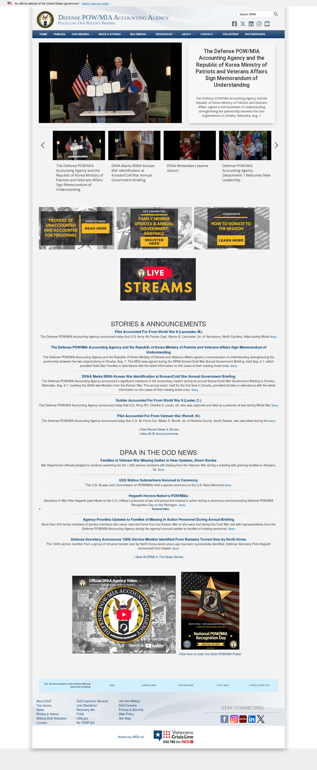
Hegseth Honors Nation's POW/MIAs (158, 495)
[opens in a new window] (234, 24)
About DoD (43, 701)
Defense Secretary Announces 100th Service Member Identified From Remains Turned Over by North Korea (158, 539)
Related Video (160, 509)
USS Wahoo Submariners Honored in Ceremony (158, 480)
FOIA (80, 714)
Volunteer (231, 34)
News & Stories (110, 34)
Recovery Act (86, 709)
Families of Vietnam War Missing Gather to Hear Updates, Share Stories (158, 460)
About (186, 34)
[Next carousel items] (276, 145)
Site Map (125, 718)
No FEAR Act (85, 722)
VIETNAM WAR (185, 685)
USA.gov (82, 718)
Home (43, 34)
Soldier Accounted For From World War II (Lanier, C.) (158, 400)
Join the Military (129, 701)
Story (273, 337)
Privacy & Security (131, 709)
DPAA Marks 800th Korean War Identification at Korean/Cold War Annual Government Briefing (158, 376)
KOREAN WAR (148, 685)
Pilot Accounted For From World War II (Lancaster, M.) (158, 331)
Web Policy (126, 714)
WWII (112, 685)
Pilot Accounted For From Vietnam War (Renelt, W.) (158, 415)
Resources (164, 34)
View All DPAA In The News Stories (159, 557)
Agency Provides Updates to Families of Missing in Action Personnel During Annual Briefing (158, 519)
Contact (207, 34)
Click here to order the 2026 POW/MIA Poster (210, 654)
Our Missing (80, 34)
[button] (97, 3)
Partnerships (255, 34)
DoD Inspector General (92, 701)
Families (59, 34)
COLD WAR (223, 685)
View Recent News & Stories (159, 429)
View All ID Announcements (159, 433)
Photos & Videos (47, 714)
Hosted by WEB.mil (131, 737)
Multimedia (138, 34)
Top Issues (43, 705)
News (40, 709)
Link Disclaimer (87, 705)
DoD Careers (128, 705)
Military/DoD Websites (51, 718)
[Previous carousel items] (43, 145)
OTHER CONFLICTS (259, 685)
